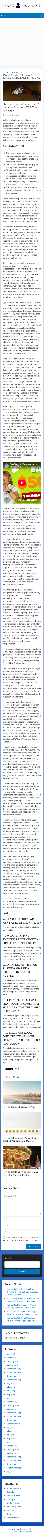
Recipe (9, 1514)
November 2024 (13, 1416)
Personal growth (13, 1507)
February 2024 (12, 1449)
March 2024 (11, 1446)
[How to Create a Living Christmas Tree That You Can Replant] (22, 1157)
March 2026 (11, 1358)
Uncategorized (13, 1518)
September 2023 (13, 1468)
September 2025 (13, 1380)
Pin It (16, 1069)
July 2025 (10, 1387)
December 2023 (13, 1457)
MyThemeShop (26, 1532)
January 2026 (12, 1365)
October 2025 (12, 1376)
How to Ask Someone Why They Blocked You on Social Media (19, 1139)
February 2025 (12, 1405)
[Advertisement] (22, 42)
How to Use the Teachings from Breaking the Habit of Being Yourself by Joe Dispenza (22, 1292)
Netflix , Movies (13, 1503)
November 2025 (13, 1372)
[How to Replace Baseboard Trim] (22, 1092)
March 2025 (11, 1402)
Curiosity (10, 1492)
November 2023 (13, 1460)
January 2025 (12, 1409)
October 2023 (12, 1464)
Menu (3, 16)
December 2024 (13, 1413)
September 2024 (13, 1424)
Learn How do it (14, 1529)
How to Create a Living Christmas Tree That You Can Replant (20, 1173)
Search (7, 1258)
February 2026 (12, 1361)
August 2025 (11, 1383)
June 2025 (10, 1391)
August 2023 (11, 1471)
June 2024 (10, 1435)
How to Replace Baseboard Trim (19, 1106)
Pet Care (10, 1510)
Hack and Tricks (12, 115)
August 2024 (12, 1427)
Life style (10, 1499)
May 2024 (10, 1438)
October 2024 (12, 1420)
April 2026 (10, 1354)
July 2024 (10, 1431)
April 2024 (10, 1442)
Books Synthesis (13, 1488)
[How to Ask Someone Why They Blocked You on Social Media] (22, 1123)
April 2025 (10, 1398)
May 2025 (10, 1394)
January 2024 (12, 1453)
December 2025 (13, 1369)
